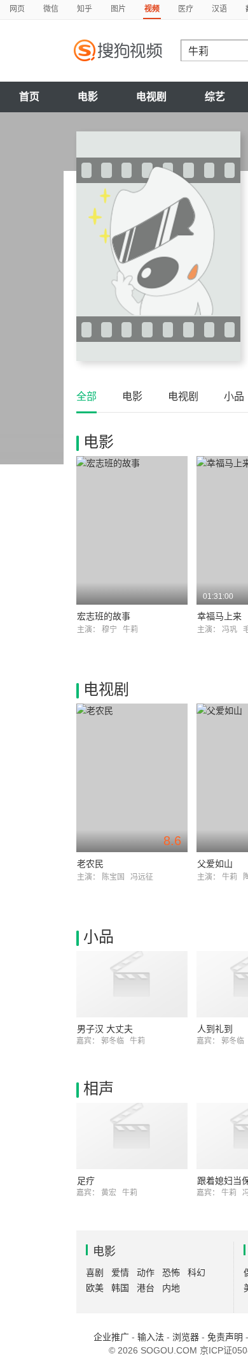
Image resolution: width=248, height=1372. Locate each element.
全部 (86, 396)
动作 (146, 1272)
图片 (118, 8)
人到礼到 (215, 1029)
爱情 (120, 1272)
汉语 (219, 8)
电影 (88, 96)
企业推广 (111, 1337)
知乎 (84, 8)
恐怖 (171, 1272)
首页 (29, 96)
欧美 (95, 1288)
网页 (17, 8)
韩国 (120, 1288)
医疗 (185, 8)
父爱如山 (215, 864)
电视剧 (151, 96)
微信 (51, 8)
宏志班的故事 (103, 616)
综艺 (215, 96)
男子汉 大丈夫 (105, 1029)
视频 (152, 8)
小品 (234, 396)
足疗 (86, 1181)
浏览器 (185, 1337)
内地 (171, 1288)
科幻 (196, 1272)
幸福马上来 (219, 616)
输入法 (150, 1337)
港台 (146, 1288)
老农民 (90, 864)
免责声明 (225, 1337)
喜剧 (95, 1272)
